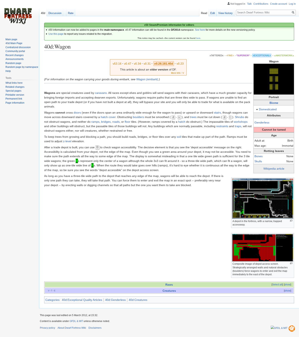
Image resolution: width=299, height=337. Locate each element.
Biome (274, 102)
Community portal (15, 51)
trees (193, 117)
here (198, 38)
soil (179, 136)
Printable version (14, 94)
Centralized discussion (18, 47)
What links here (14, 82)
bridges (106, 121)
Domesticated (268, 109)
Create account (278, 3)
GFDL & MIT (76, 321)
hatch (181, 121)
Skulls (258, 161)
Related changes (14, 87)
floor (127, 121)
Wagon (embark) (147, 79)
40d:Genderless (115, 299)
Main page (11, 39)
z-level (67, 141)
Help (8, 71)
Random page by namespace (21, 67)
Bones (258, 156)
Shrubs (239, 117)
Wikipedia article (273, 168)
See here (200, 30)
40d (43, 13)
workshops (241, 121)
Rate (70, 13)
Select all (277, 284)
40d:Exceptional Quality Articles (82, 299)
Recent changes (14, 55)
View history (225, 13)
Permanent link (13, 98)
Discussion (54, 13)
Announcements (14, 59)
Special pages (13, 90)
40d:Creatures (138, 299)
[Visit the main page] (18, 16)
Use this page (56, 34)
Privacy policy (47, 327)
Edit (212, 13)
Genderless (261, 122)
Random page (13, 63)
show (287, 284)
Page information (14, 102)
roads (116, 121)
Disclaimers (94, 327)
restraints (222, 126)
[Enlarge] (291, 221)
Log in (292, 3)
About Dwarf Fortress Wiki (72, 327)
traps (238, 126)
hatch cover (108, 117)
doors (77, 112)
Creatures (169, 290)
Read (204, 13)
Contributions (260, 3)
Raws (169, 284)
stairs (217, 112)
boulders (138, 117)
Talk (249, 3)
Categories (52, 299)
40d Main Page (13, 43)
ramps (95, 121)
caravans (101, 92)
